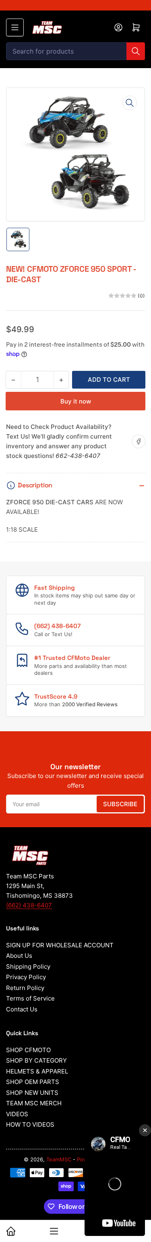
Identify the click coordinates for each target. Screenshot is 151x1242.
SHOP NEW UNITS (32, 1092)
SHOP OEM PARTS (32, 1082)
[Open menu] (15, 27)
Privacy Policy (26, 977)
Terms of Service (30, 998)
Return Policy (25, 988)
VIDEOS (17, 1114)
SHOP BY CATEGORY (36, 1060)
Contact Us (21, 1009)
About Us (19, 955)
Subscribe (120, 804)
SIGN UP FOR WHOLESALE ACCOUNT (60, 945)
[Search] (136, 51)
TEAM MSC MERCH (34, 1103)
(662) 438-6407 (29, 905)
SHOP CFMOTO (28, 1050)
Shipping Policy (28, 966)
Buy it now (75, 401)
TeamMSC (58, 1159)
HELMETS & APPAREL (37, 1071)
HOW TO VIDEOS (30, 1124)
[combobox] (75, 51)
